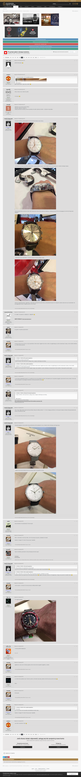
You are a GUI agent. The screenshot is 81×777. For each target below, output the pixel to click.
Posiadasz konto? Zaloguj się (63, 0)
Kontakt (47, 768)
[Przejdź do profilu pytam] (8, 331)
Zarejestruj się (73, 0)
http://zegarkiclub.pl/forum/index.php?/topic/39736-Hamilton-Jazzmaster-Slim (28, 401)
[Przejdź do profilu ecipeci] (8, 78)
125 (33, 57)
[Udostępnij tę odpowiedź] (74, 60)
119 (19, 57)
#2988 (77, 422)
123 (28, 57)
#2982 (77, 327)
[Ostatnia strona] (38, 57)
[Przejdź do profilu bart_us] (8, 601)
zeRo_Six (8, 646)
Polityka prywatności (41, 768)
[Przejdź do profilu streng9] (8, 108)
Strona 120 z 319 (42, 57)
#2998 (77, 690)
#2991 (77, 549)
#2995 (77, 646)
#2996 (77, 662)
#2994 (77, 597)
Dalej (36, 57)
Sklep (45, 6)
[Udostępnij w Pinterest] (9, 757)
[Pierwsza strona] (3, 57)
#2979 (77, 104)
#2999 (77, 704)
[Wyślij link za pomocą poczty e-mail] (7, 757)
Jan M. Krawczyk (8, 118)
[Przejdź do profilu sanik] (8, 525)
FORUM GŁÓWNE (26, 53)
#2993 (77, 583)
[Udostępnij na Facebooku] (5, 757)
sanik (8, 521)
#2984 (77, 355)
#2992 (77, 563)
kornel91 (8, 549)
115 (10, 57)
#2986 (77, 390)
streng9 (8, 104)
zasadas (8, 341)
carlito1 (14, 53)
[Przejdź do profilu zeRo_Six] (8, 651)
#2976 (77, 60)
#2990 (77, 535)
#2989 (77, 521)
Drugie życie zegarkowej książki (40, 39)
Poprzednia (7, 57)
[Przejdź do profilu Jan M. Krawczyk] (8, 123)
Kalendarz (26, 6)
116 (12, 57)
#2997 (77, 676)
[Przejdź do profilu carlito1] (5, 52)
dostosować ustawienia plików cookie (43, 774)
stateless (8, 676)
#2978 (77, 89)
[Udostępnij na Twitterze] (3, 757)
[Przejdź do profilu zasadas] (8, 345)
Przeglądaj (60, 6)
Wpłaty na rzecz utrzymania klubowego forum (40, 41)
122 (26, 57)
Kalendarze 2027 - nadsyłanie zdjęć (40, 44)
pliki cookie (16, 774)
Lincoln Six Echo (8, 312)
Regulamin (5, 8)
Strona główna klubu (8, 6)
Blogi (21, 6)
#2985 (77, 376)
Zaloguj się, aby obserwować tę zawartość (61, 51)
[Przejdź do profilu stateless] (8, 680)
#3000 (77, 721)
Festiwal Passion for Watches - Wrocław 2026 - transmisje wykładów (40, 46)
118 (17, 57)
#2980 (77, 118)
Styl (36, 768)
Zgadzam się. (73, 773)
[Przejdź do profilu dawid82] (8, 93)
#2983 (77, 341)
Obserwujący (71, 51)
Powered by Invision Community (40, 770)
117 (15, 57)
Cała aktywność (52, 6)
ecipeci (8, 74)
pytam (8, 327)
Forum (16, 6)
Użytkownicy (39, 6)
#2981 (77, 312)
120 (21, 57)
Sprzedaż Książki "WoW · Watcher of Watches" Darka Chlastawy (40, 48)
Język (33, 768)
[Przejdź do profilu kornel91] (8, 553)
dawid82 (8, 89)
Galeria (32, 6)
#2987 (77, 407)
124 (31, 57)
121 (24, 57)
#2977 (77, 74)
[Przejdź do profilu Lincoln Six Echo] (8, 316)
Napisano (19, 60)
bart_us (8, 597)
